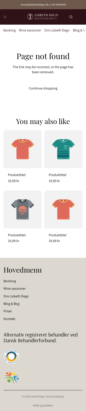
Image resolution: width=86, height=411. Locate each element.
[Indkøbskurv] (81, 17)
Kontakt (9, 318)
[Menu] (5, 17)
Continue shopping (43, 88)
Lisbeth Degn (37, 396)
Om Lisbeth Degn (57, 30)
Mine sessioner (30, 30)
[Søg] (71, 17)
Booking (9, 30)
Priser (8, 311)
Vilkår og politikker (43, 405)
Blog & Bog (11, 303)
